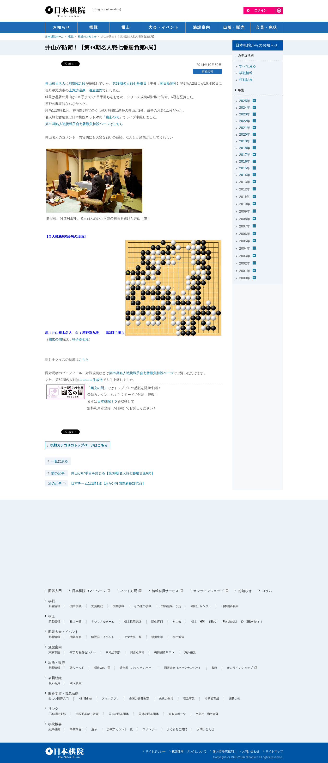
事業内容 (75, 729)
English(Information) (108, 9)
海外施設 (190, 652)
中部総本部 (113, 652)
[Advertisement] (257, 316)
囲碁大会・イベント (63, 632)
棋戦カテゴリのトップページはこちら (79, 445)
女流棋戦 (97, 606)
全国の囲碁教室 (139, 698)
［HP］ (202, 621)
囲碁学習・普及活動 (63, 693)
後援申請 (157, 637)
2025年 (244, 101)
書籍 (214, 667)
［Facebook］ (229, 621)
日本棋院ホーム (54, 36)
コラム (267, 591)
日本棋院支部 (57, 714)
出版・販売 (56, 662)
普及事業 (189, 698)
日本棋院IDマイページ (89, 591)
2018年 (244, 148)
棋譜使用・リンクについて (189, 751)
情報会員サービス (165, 591)
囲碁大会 (75, 637)
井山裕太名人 (55, 83)
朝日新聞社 (168, 83)
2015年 (244, 168)
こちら (84, 359)
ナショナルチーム (102, 621)
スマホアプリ (110, 698)
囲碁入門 (55, 591)
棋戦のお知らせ (87, 36)
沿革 (94, 729)
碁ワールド (77, 667)
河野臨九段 (77, 83)
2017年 (244, 155)
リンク (53, 709)
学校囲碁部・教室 (87, 714)
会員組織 (55, 678)
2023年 (244, 114)
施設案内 (55, 647)
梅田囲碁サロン (164, 652)
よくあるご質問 (177, 729)
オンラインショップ (208, 591)
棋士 (51, 616)
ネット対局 (128, 591)
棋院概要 (55, 724)
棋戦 (70, 36)
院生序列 (157, 621)
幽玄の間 (55, 339)
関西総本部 (137, 652)
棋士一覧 (75, 621)
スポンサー (150, 729)
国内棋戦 (75, 606)
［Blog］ (213, 621)
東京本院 (54, 652)
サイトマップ (274, 751)
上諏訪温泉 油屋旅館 (85, 90)
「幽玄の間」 (112, 117)
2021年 (244, 128)
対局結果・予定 (171, 606)
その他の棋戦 (142, 606)
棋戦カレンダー (201, 606)
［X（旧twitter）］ (251, 621)
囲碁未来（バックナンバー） (182, 667)
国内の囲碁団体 (119, 714)
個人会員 (54, 683)
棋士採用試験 (132, 621)
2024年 (244, 107)
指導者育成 (212, 698)
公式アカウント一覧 (120, 729)
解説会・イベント (102, 637)
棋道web (99, 667)
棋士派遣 (178, 637)
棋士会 (177, 621)
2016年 (244, 161)
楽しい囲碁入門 (59, 698)
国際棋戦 (118, 606)
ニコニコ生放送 (91, 380)
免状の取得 (166, 698)
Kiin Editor (85, 698)
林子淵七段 (80, 339)
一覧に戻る (59, 461)
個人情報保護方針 (224, 751)
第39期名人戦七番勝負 (129, 83)
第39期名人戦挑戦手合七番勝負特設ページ (141, 373)
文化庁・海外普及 (207, 714)
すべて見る (247, 66)
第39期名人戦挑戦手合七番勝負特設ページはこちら (84, 124)
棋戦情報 (207, 71)
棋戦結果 (246, 80)
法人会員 (75, 683)
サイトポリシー (156, 751)
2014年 (244, 175)
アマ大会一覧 (132, 637)
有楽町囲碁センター (83, 652)
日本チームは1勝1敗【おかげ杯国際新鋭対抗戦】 (97, 483)
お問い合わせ (205, 729)
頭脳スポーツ (177, 714)
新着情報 (54, 606)
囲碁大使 (234, 698)
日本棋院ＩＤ (107, 401)
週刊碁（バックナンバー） (137, 667)
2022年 (244, 121)
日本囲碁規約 (229, 606)
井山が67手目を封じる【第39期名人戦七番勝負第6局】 (103, 473)
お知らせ (245, 591)
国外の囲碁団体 (149, 714)
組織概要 (54, 729)
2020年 (244, 134)
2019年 (244, 141)
